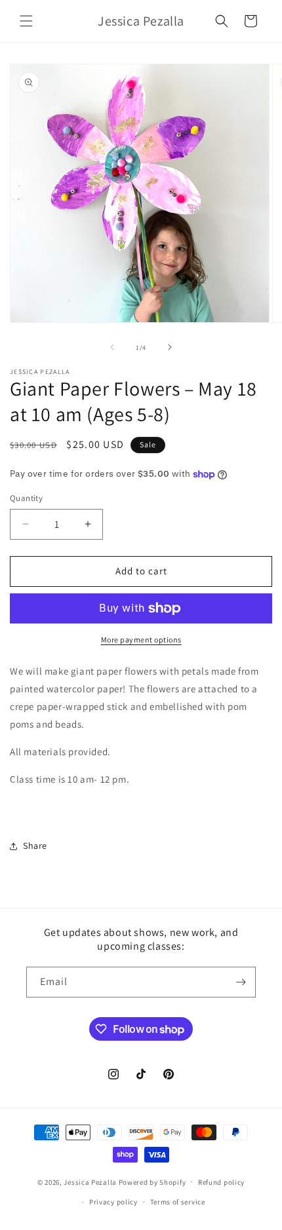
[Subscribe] (240, 982)
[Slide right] (169, 347)
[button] (26, 21)
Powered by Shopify (152, 1181)
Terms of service (177, 1201)
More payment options (141, 639)
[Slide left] (112, 347)
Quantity (26, 498)
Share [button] (35, 845)
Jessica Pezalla (90, 1181)
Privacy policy (113, 1201)
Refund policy (221, 1182)
